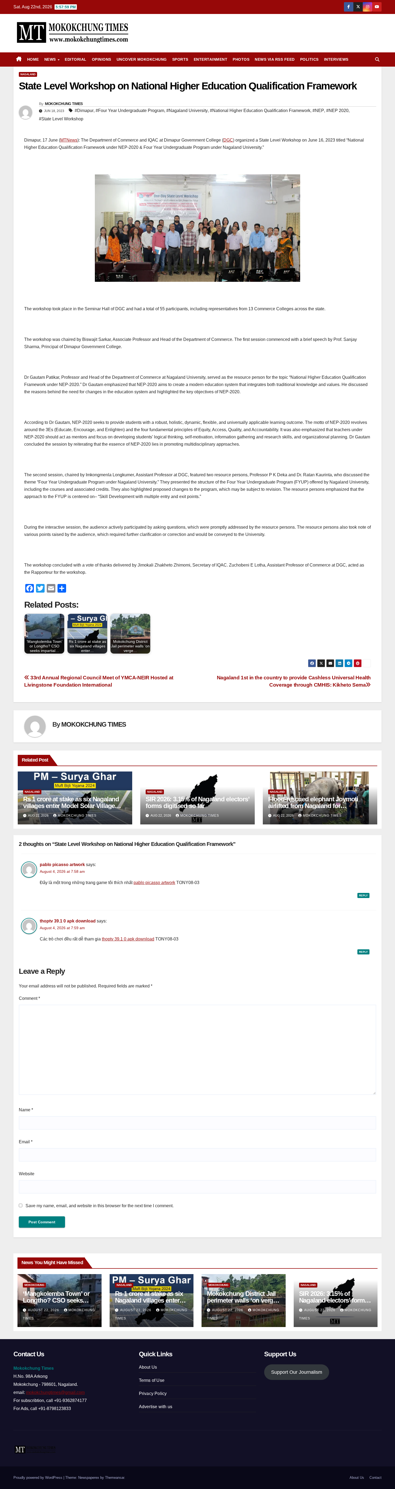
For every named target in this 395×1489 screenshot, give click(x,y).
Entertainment (211, 59)
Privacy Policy (153, 1393)
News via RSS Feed (275, 59)
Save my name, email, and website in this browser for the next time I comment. (100, 1205)
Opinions (101, 59)
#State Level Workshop (61, 119)
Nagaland (27, 74)
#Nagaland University (187, 110)
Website (26, 1173)
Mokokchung (34, 1285)
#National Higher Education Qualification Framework (260, 110)
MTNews (68, 140)
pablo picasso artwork (62, 864)
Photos (241, 59)
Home (33, 59)
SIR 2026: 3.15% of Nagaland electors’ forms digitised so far (197, 802)
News (50, 59)
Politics (309, 59)
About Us (148, 1367)
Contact (375, 1478)
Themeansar (114, 1478)
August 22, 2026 (44, 1310)
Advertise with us (155, 1406)
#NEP (318, 110)
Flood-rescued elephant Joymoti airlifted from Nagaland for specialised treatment (313, 805)
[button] (377, 59)
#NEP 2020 (337, 110)
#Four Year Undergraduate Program (130, 110)
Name (26, 1110)
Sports (180, 59)
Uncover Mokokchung (142, 59)
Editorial (76, 59)
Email (26, 1142)
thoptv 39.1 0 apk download (68, 921)
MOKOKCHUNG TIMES (64, 104)
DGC (228, 140)
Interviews (336, 59)
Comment (29, 998)
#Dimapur (84, 110)
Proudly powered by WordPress (38, 1478)
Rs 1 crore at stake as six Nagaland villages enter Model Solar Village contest (71, 805)
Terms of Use (151, 1380)
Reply (363, 895)
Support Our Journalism (296, 1372)
